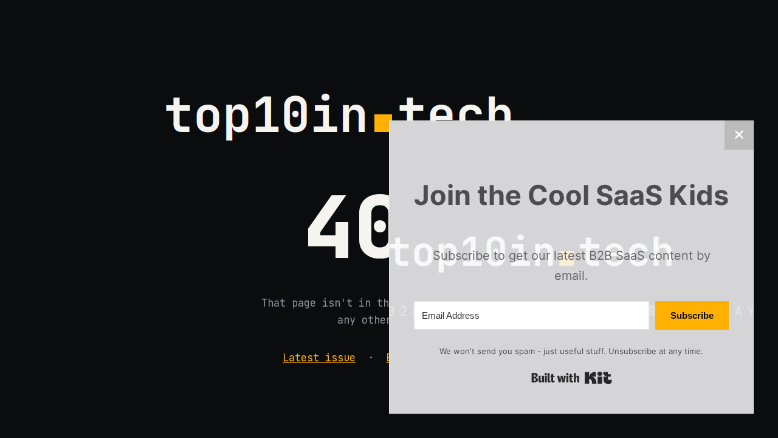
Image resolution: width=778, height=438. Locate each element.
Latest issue (319, 357)
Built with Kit (571, 378)
